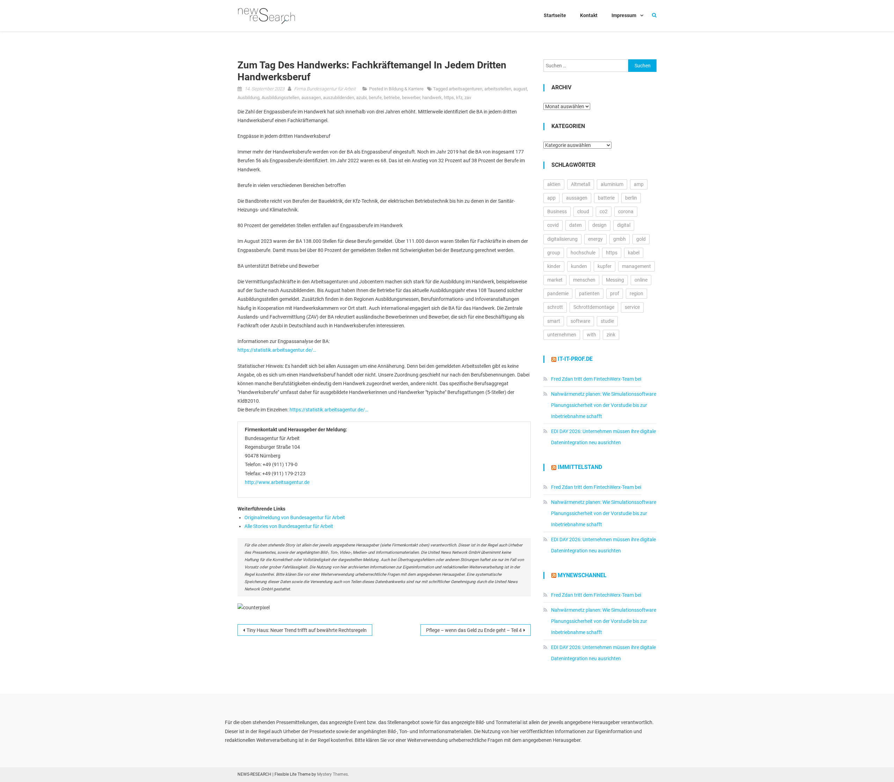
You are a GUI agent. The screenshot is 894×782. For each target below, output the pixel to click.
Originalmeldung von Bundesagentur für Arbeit (294, 517)
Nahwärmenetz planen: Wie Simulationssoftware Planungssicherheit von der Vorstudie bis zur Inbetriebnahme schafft (603, 405)
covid (553, 225)
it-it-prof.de (575, 359)
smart (553, 321)
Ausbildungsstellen (280, 97)
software (580, 321)
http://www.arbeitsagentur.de (277, 482)
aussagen (311, 97)
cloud (583, 211)
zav (467, 97)
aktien (553, 184)
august (520, 88)
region (636, 293)
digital (623, 225)
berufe (375, 97)
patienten (589, 293)
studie (607, 321)
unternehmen (561, 334)
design (599, 225)
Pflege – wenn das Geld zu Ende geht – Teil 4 (474, 630)
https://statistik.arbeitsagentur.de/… (276, 350)
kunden (579, 266)
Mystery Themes (332, 774)
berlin (631, 198)
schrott (555, 307)
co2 (604, 211)
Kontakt (589, 15)
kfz (459, 97)
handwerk (432, 97)
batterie (606, 198)
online (641, 280)
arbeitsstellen (497, 88)
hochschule (583, 252)
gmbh (619, 239)
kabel (633, 252)
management (636, 266)
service (632, 307)
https (449, 97)
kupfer (604, 266)
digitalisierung (562, 239)
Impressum (623, 15)
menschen (584, 280)
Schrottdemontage (593, 307)
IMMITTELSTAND (580, 467)
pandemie (558, 293)
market (555, 280)
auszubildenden (338, 97)
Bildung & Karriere (406, 88)
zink (611, 334)
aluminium (612, 184)
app (551, 198)
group (553, 252)
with (591, 334)
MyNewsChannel (582, 575)
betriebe (392, 97)
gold (641, 239)
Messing (615, 280)
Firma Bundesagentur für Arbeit (325, 88)
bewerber (411, 97)
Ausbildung (248, 97)
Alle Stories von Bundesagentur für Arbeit (288, 526)
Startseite (555, 15)
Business (557, 211)
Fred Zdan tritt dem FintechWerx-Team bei (596, 379)
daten (575, 225)
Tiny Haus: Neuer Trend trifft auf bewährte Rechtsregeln (307, 630)
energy (595, 239)
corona (625, 211)
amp (639, 184)
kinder (553, 266)
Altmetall (580, 184)
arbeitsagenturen (465, 88)
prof (614, 293)
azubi (361, 97)
